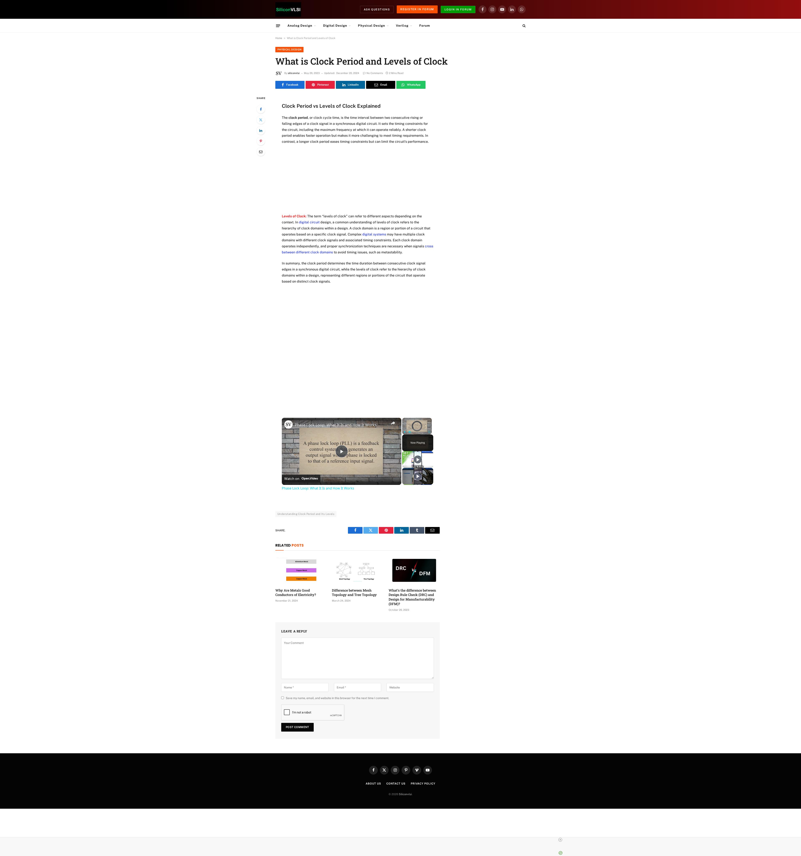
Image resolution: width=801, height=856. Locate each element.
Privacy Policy (423, 783)
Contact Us (396, 783)
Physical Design (371, 25)
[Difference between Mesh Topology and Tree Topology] (357, 570)
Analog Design (299, 25)
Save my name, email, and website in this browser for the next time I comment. (337, 698)
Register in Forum (417, 9)
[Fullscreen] (429, 431)
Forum (424, 25)
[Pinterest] (261, 141)
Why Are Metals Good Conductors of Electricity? (295, 592)
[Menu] (278, 25)
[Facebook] (261, 109)
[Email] (261, 152)
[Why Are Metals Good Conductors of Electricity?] (300, 570)
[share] (393, 423)
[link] (288, 424)
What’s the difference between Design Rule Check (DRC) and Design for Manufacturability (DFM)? (412, 597)
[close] (560, 840)
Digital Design (335, 25)
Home (278, 38)
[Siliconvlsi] (288, 9)
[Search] (524, 25)
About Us (373, 783)
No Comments (374, 73)
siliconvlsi (294, 73)
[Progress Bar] (417, 429)
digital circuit (309, 222)
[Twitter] (261, 120)
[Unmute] (409, 431)
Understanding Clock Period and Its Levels (305, 514)
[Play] (404, 431)
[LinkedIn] (261, 130)
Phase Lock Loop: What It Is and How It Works (336, 424)
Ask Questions (377, 9)
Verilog (402, 25)
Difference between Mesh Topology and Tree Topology (354, 592)
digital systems (374, 234)
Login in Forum (458, 9)
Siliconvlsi (405, 794)
